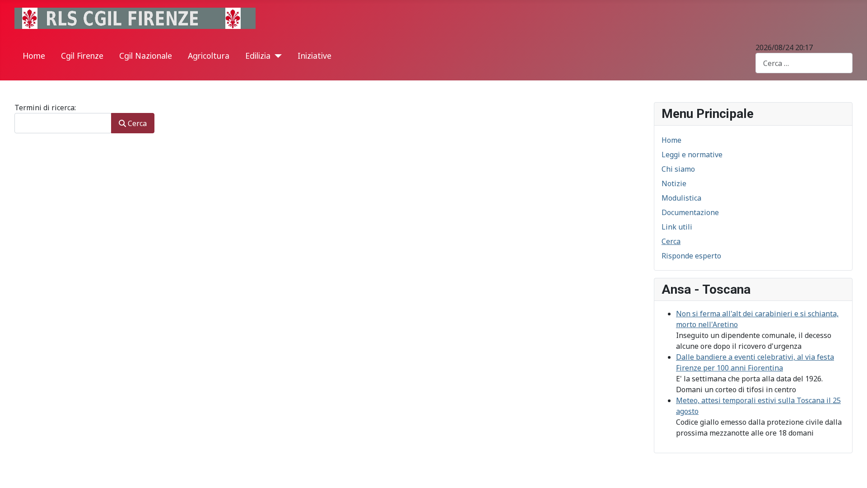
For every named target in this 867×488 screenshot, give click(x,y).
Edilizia (257, 55)
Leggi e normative (692, 155)
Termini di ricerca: (45, 108)
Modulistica (681, 198)
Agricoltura (208, 55)
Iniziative (314, 55)
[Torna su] (851, 471)
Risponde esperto (691, 256)
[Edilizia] (276, 56)
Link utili (677, 227)
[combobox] (804, 63)
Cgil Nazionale (145, 55)
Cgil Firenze (82, 55)
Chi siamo (678, 169)
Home (34, 55)
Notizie (674, 183)
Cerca (136, 123)
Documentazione (690, 212)
